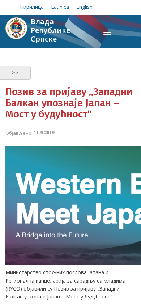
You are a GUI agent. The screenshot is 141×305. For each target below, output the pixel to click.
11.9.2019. (45, 132)
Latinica (60, 6)
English (84, 6)
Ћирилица (32, 6)
